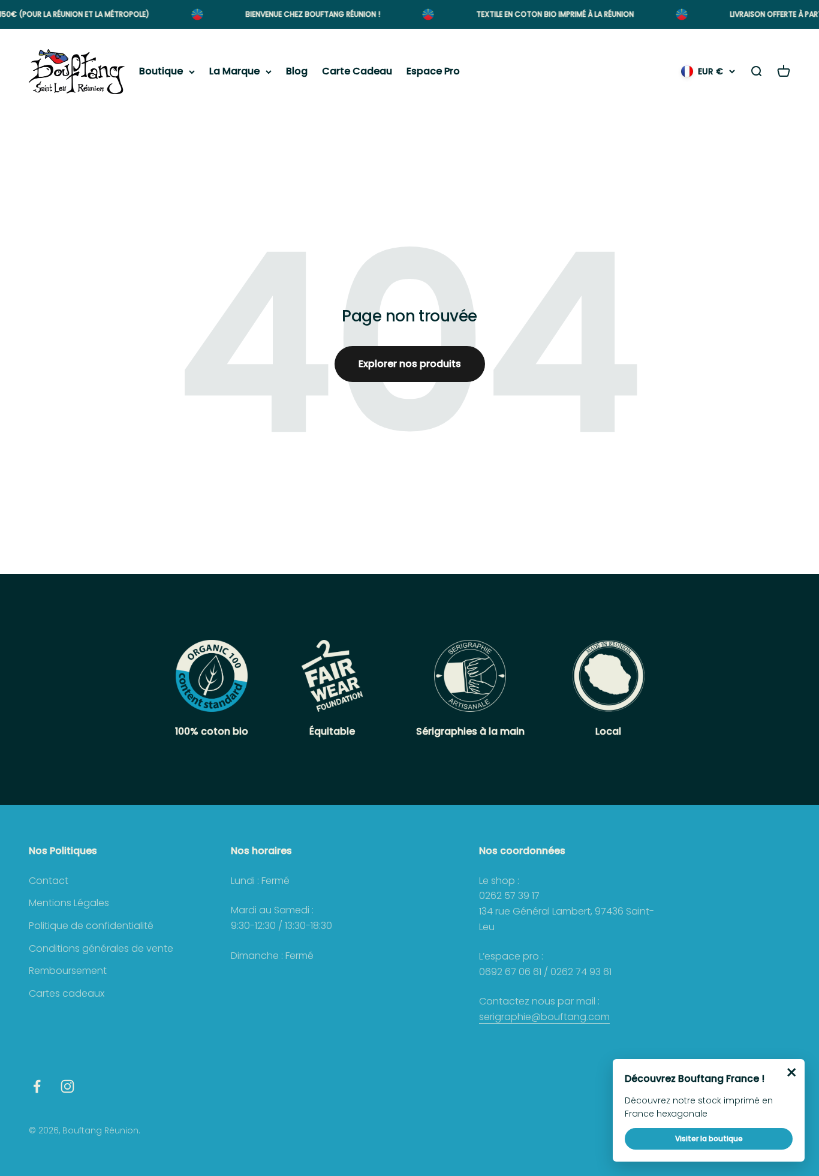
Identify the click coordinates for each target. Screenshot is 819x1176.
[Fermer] (791, 1072)
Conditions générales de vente (101, 948)
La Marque (234, 72)
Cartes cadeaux (66, 993)
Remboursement (68, 971)
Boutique (161, 72)
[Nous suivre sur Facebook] (37, 1086)
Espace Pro (433, 72)
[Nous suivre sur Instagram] (67, 1086)
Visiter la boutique (709, 1138)
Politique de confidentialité (91, 926)
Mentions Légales (69, 903)
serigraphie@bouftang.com (544, 1017)
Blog (297, 72)
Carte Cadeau (357, 72)
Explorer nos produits (410, 364)
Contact (48, 881)
